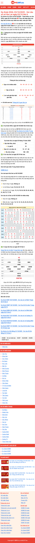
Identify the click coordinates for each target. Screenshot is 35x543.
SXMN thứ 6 (4, 170)
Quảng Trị (5, 439)
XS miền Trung (5, 500)
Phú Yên (4, 429)
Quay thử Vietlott (5, 533)
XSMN (14, 7)
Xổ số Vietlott (25, 493)
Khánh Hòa (5, 412)
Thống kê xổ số (5, 503)
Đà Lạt (4, 378)
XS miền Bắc (4, 495)
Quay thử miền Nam (6, 530)
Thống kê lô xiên (5, 513)
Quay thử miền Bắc (6, 525)
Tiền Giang (5, 395)
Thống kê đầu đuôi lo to (7, 518)
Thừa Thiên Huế (6, 441)
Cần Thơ (4, 354)
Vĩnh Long (5, 400)
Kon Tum (4, 424)
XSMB (9, 7)
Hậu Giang (5, 383)
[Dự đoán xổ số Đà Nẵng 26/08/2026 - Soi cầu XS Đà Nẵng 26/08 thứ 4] (4, 462)
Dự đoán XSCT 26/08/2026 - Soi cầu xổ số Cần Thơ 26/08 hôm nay (21, 480)
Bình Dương (5, 368)
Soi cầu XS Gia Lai (6, 23)
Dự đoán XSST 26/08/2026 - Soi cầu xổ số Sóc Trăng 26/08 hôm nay (21, 473)
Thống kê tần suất (6, 515)
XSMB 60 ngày (25, 513)
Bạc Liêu (4, 363)
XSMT (19, 7)
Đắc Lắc (4, 417)
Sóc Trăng (5, 359)
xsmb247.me (23, 540)
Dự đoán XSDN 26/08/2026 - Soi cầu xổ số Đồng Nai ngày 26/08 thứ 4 (21, 486)
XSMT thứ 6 (5, 340)
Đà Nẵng (4, 410)
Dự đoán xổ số (25, 525)
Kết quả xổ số (4, 493)
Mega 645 (24, 495)
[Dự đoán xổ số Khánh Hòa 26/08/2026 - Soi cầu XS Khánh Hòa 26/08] (4, 468)
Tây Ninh (4, 393)
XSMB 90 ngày (25, 515)
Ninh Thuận (5, 427)
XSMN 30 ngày (25, 520)
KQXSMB (24, 338)
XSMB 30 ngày (25, 510)
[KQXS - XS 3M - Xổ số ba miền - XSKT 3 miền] (17, 3)
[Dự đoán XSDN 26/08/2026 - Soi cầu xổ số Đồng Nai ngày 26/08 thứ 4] (4, 486)
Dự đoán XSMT (6, 451)
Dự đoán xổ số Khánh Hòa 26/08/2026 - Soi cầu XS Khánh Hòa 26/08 (22, 467)
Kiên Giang (5, 388)
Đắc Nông (5, 419)
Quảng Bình (5, 432)
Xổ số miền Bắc (5, 343)
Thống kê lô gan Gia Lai (19, 102)
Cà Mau (4, 376)
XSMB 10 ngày (25, 508)
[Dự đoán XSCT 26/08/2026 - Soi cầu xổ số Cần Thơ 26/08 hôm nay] (4, 480)
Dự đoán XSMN (6, 453)
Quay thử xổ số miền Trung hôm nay (12, 250)
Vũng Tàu (4, 403)
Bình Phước (5, 371)
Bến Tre (4, 366)
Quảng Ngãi (5, 434)
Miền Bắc (5, 347)
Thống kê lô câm (5, 520)
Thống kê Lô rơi (5, 510)
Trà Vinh (4, 398)
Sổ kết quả (24, 505)
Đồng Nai (4, 356)
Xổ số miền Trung (6, 406)
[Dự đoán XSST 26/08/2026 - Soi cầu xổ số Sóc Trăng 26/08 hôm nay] (4, 474)
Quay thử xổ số (4, 523)
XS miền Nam (4, 498)
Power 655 (24, 500)
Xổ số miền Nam (5, 350)
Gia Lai (4, 422)
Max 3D (23, 503)
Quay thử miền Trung (6, 528)
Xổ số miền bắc (11, 338)
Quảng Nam (5, 437)
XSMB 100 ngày (25, 518)
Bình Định (5, 415)
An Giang (4, 361)
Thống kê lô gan (5, 505)
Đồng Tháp (5, 381)
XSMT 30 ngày (25, 522)
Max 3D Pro (24, 498)
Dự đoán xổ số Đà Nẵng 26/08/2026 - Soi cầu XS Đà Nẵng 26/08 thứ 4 (21, 461)
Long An (4, 390)
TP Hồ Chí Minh (6, 385)
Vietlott (26, 7)
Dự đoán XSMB (6, 449)
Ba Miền (3, 7)
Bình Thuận (5, 373)
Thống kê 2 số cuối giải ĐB (8, 508)
